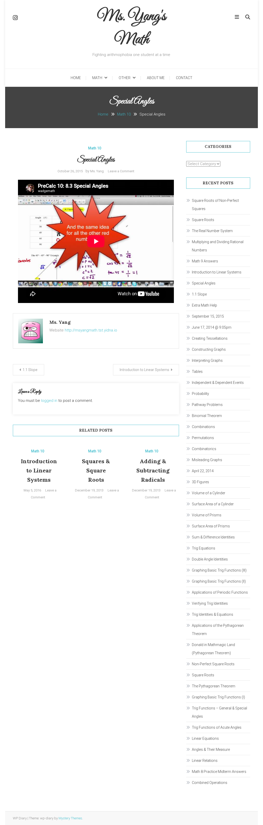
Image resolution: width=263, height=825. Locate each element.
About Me (156, 78)
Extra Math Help (204, 305)
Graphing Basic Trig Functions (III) (219, 570)
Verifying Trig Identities (210, 603)
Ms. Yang (97, 171)
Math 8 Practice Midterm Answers (219, 772)
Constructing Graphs (209, 349)
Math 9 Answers (205, 261)
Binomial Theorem (207, 416)
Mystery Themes (70, 818)
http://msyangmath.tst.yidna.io (91, 330)
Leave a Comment (121, 171)
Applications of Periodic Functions (220, 592)
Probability (200, 394)
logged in (49, 400)
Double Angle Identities (210, 559)
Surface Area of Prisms (211, 526)
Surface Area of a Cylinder (213, 504)
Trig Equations (203, 548)
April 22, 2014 (203, 471)
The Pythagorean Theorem (213, 686)
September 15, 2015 (208, 316)
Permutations (203, 438)
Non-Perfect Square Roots (213, 664)
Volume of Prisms (206, 515)
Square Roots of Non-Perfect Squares (215, 204)
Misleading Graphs (207, 460)
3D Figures (200, 482)
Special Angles (203, 283)
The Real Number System (212, 231)
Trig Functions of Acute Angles (216, 727)
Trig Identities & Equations (212, 614)
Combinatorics (204, 449)
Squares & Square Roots (96, 470)
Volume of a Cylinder (208, 493)
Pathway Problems (207, 405)
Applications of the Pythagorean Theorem (218, 629)
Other (124, 78)
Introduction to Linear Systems (144, 370)
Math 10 (94, 148)
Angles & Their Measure (211, 749)
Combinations (203, 427)
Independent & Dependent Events (218, 383)
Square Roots (203, 220)
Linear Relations (205, 760)
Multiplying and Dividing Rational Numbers (217, 246)
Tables (197, 371)
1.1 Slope (30, 370)
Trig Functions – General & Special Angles (219, 712)
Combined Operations (209, 783)
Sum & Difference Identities (213, 537)
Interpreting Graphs (207, 360)
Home (76, 78)
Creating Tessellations (210, 338)
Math (97, 78)
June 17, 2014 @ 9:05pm (211, 327)
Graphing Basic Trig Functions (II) (219, 581)
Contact (184, 78)
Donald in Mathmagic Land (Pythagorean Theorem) (213, 649)
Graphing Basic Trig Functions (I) (218, 697)
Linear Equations (205, 738)
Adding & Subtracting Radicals (153, 470)
